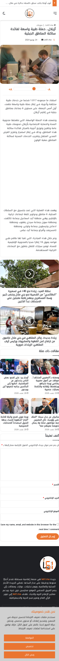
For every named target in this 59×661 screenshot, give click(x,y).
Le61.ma (47, 40)
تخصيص (29, 646)
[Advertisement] (29, 176)
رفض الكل (29, 655)
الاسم (55, 485)
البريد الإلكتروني (51, 498)
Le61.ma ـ (49, 25)
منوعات (39, 25)
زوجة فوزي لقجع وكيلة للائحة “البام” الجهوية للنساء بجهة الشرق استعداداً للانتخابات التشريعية (14, 421)
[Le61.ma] (29, 13)
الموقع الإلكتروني (51, 511)
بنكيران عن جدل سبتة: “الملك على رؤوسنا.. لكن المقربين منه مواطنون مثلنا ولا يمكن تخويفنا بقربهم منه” (45, 421)
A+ (10, 89)
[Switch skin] (4, 14)
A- (49, 89)
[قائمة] (55, 14)
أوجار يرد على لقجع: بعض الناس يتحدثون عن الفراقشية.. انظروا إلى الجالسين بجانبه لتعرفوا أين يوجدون (15, 383)
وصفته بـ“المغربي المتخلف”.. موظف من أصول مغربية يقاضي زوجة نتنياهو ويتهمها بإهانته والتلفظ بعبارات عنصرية (45, 383)
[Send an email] (42, 40)
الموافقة (29, 638)
